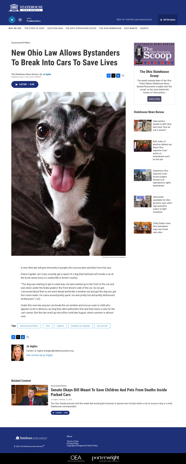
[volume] (20, 20)
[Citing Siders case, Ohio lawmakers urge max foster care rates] (143, 228)
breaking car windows (80, 326)
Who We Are (15, 28)
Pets (48, 326)
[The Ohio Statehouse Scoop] (154, 54)
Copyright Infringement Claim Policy (82, 446)
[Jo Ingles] (17, 353)
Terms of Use (72, 441)
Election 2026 (55, 28)
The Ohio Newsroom (110, 28)
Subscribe (154, 99)
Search (144, 28)
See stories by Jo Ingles (39, 355)
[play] (12, 19)
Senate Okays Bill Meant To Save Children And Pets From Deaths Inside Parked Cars (109, 392)
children (60, 326)
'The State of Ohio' (34, 28)
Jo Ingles (47, 74)
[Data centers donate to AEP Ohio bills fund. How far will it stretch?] (143, 125)
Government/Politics (20, 42)
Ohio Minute (131, 28)
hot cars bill (102, 326)
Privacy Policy (73, 443)
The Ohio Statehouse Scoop (80, 28)
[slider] (24, 19)
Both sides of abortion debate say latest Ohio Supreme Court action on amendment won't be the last (162, 150)
